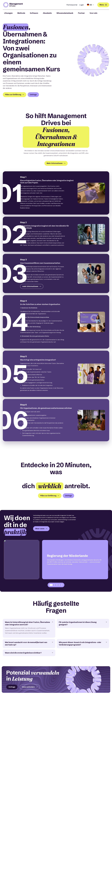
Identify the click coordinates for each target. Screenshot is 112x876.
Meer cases (39, 529)
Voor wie (93, 13)
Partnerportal (72, 5)
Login (81, 5)
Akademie (47, 13)
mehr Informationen (30, 286)
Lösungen (8, 13)
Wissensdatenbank (65, 13)
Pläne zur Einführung (13, 95)
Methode (21, 13)
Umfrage (33, 95)
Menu (102, 5)
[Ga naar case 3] (57, 585)
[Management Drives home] (13, 5)
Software (34, 13)
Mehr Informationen (55, 163)
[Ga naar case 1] (51, 585)
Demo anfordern (28, 687)
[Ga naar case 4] (59, 585)
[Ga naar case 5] (62, 585)
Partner (81, 13)
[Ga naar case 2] (54, 585)
